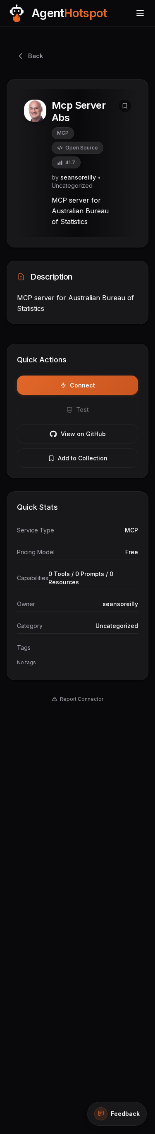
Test (82, 409)
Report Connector (81, 699)
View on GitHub (83, 433)
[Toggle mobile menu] (140, 13)
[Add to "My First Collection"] (124, 105)
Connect (82, 385)
